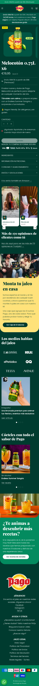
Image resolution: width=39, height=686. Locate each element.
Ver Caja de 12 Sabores (15, 325)
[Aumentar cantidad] (11, 124)
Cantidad (6, 119)
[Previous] (4, 227)
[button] (16, 422)
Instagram (19, 608)
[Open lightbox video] (10, 206)
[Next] (35, 227)
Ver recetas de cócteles (15, 557)
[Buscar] (32, 8)
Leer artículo (7, 418)
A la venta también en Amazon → (17, 180)
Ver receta (6, 483)
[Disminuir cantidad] (4, 124)
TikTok (19, 610)
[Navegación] (2, 8)
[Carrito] (36, 8)
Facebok (19, 605)
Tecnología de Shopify (19, 683)
